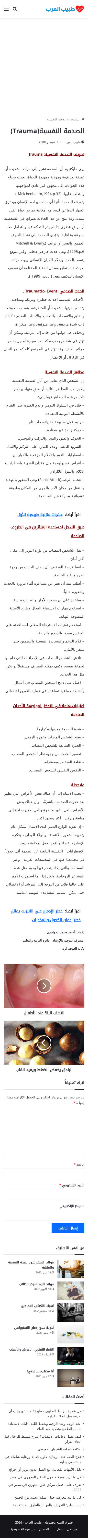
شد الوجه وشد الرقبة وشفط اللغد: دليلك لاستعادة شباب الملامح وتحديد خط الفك (44, 1426)
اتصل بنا (58, 1529)
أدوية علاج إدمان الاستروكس (34, 1328)
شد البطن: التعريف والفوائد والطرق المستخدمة (47, 1505)
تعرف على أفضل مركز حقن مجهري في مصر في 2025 (44, 1487)
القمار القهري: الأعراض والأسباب (31, 1349)
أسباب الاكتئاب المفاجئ (37, 1306)
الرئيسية (75, 119)
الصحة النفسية (56, 119)
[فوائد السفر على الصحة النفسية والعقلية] (70, 1269)
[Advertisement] (44, 69)
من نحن (72, 1529)
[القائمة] (6, 10)
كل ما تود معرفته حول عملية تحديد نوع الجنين (47, 1497)
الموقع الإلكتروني (72, 1206)
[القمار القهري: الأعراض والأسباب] (70, 1356)
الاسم (79, 1164)
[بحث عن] (14, 10)
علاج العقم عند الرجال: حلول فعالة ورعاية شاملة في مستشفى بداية (43, 1459)
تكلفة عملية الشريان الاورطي (59, 1449)
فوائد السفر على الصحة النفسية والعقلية (31, 1264)
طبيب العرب (73, 142)
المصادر (44, 1529)
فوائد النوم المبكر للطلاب (36, 1284)
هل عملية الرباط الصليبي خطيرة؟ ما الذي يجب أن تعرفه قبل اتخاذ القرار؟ (45, 1413)
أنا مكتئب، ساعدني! (40, 1371)
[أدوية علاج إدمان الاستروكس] (70, 1334)
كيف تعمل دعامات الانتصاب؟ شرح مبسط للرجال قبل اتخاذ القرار (42, 1439)
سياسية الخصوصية (23, 1529)
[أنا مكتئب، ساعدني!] (70, 1378)
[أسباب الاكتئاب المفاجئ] (70, 1312)
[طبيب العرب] (64, 8)
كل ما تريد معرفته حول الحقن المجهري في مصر (45, 1477)
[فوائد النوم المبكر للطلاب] (70, 1291)
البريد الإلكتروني (71, 1185)
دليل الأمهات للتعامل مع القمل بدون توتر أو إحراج (45, 1470)
